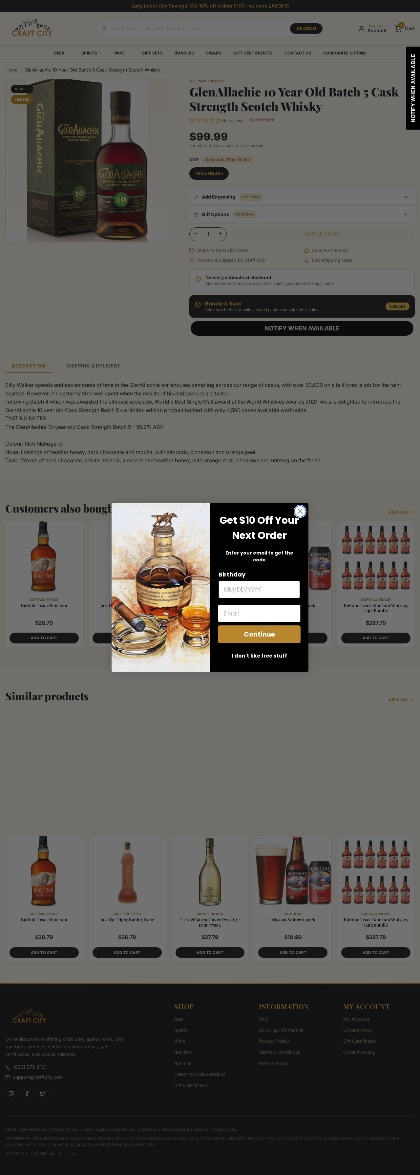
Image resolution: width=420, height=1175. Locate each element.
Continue (259, 634)
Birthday (232, 574)
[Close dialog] (300, 511)
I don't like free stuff (259, 656)
